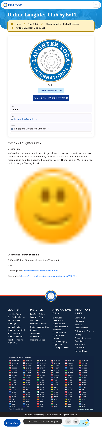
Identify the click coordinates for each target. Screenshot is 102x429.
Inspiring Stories (37, 340)
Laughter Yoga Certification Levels (16, 315)
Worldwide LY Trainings (14, 322)
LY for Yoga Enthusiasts (57, 319)
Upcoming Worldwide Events (38, 322)
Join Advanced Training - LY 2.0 (15, 335)
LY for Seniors (58, 323)
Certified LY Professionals (36, 335)
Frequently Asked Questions (83, 339)
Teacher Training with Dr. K (15, 341)
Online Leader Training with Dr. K (16, 328)
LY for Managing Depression (59, 343)
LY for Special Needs (61, 347)
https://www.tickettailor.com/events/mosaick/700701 (49, 276)
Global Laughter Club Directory (39, 328)
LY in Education (59, 332)
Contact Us (80, 317)
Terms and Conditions (80, 346)
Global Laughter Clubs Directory (62, 24)
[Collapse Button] (96, 5)
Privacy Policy (81, 351)
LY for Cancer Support (58, 337)
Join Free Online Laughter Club (37, 315)
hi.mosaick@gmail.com (26, 119)
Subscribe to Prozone (84, 331)
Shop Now (80, 321)
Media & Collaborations (81, 326)
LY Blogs (78, 334)
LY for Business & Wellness (60, 328)
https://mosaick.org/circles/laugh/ (41, 270)
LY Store (14, 422)
